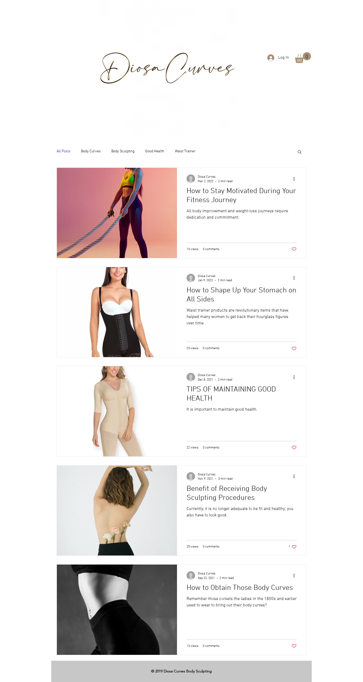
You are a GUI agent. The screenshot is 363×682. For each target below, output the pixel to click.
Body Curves (91, 151)
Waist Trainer (185, 151)
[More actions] (296, 178)
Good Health (154, 151)
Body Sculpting (122, 151)
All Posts (63, 151)
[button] (303, 57)
